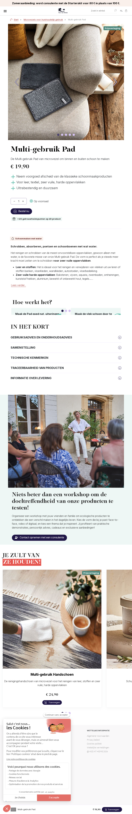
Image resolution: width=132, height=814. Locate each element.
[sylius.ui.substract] (14, 201)
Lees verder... (18, 285)
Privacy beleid (93, 740)
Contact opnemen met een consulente (41, 537)
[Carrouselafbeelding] (58, 134)
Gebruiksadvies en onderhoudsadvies (41, 337)
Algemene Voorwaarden (98, 736)
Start (16, 19)
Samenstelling (23, 347)
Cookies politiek (94, 744)
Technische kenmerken (29, 357)
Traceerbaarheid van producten (37, 368)
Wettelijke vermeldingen (98, 748)
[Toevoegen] (23, 201)
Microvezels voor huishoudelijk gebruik (43, 19)
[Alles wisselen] (5, 11)
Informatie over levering (31, 378)
